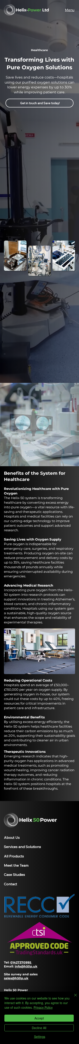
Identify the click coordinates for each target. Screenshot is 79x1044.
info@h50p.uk (26, 966)
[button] (69, 9)
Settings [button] (39, 1036)
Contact (10, 884)
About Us (12, 837)
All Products (14, 856)
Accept (39, 1018)
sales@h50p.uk (16, 978)
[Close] (73, 997)
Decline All (39, 1028)
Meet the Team (16, 865)
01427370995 (21, 962)
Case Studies (14, 874)
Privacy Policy (43, 1007)
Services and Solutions (22, 846)
